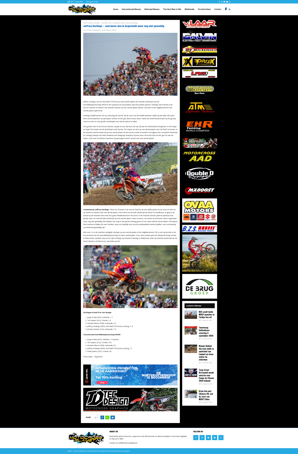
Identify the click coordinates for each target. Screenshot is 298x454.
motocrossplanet (93, 30)
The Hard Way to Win (172, 9)
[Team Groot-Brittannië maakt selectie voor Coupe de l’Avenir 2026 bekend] (191, 373)
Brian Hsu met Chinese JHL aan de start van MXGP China (206, 395)
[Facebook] (195, 437)
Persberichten (204, 9)
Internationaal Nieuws (131, 9)
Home (115, 9)
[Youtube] (208, 437)
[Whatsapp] (221, 437)
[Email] (214, 437)
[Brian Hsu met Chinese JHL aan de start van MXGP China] (191, 394)
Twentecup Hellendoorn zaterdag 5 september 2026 (206, 331)
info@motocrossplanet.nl (127, 443)
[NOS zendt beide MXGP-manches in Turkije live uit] (191, 315)
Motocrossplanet (124, 451)
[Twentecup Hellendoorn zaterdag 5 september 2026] (191, 330)
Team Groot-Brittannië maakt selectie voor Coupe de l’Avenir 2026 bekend (206, 375)
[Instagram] (202, 437)
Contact (217, 9)
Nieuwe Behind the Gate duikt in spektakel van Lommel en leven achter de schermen (206, 352)
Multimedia (189, 9)
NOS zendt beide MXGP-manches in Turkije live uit (206, 314)
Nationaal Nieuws (152, 9)
